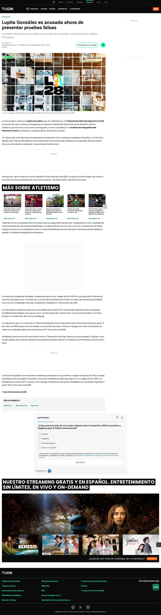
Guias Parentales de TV (51, 595)
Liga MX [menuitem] (44, 9)
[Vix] (156, 9)
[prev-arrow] (0, 545)
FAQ (43, 591)
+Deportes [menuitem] (62, 9)
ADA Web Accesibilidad (11, 595)
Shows (60, 2)
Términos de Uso (9, 586)
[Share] (103, 45)
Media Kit (45, 586)
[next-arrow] (105, 206)
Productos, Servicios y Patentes (94, 581)
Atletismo (6, 17)
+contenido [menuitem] (75, 9)
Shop (106, 2)
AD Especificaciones (49, 581)
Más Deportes (9, 219)
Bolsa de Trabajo (9, 600)
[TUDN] (8, 9)
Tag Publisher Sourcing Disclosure (55, 600)
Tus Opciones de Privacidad (92, 591)
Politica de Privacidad (11, 581)
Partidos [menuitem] (34, 9)
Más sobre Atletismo (31, 187)
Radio (99, 2)
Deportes (34, 406)
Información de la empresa (13, 591)
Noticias (70, 2)
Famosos (80, 2)
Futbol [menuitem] (52, 9)
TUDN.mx (8, 43)
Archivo (84, 586)
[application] (53, 82)
